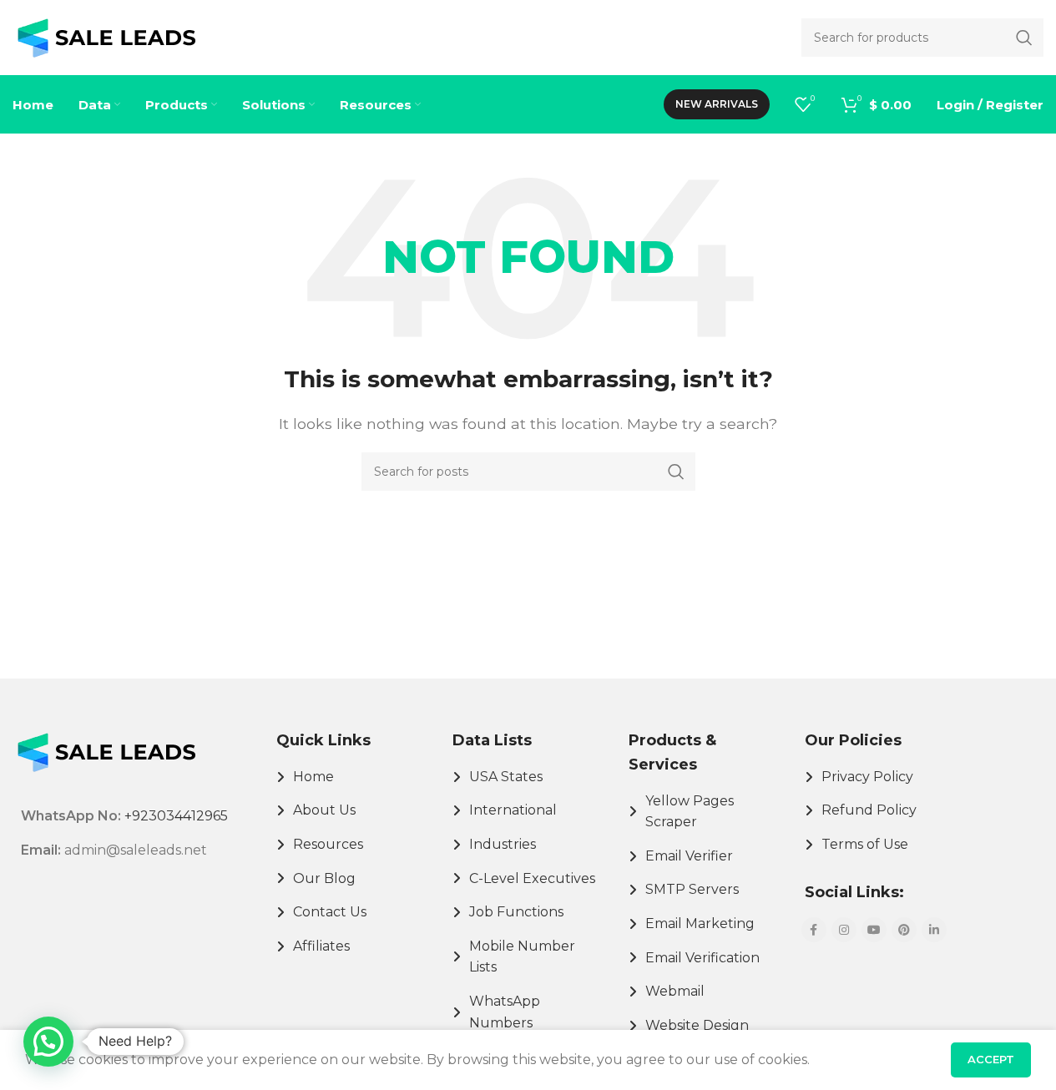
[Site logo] (106, 36)
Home (313, 777)
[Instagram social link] (843, 929)
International (513, 810)
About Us (324, 810)
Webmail (675, 991)
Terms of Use (864, 844)
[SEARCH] (676, 471)
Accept (991, 1059)
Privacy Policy (867, 777)
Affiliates (321, 946)
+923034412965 (176, 816)
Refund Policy (869, 810)
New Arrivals (716, 104)
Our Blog (324, 878)
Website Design (697, 1025)
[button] (48, 1042)
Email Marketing (700, 923)
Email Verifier (689, 856)
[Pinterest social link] (904, 929)
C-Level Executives (532, 878)
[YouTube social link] (874, 929)
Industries (502, 844)
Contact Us (329, 912)
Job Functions (516, 912)
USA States (506, 777)
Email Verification (702, 958)
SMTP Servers (692, 889)
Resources (328, 844)
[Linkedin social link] (934, 929)
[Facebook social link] (813, 929)
